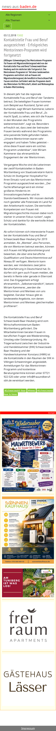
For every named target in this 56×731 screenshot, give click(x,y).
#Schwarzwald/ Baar (15, 390)
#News (31, 390)
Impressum (28, 728)
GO (8, 26)
